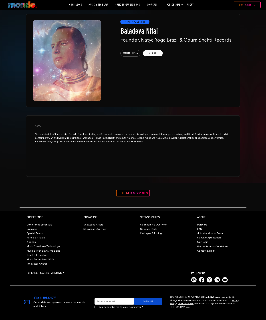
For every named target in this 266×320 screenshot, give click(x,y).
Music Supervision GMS (40, 259)
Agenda (31, 241)
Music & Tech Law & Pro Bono (43, 250)
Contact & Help (206, 250)
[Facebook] (201, 279)
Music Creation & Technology (43, 246)
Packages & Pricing (151, 233)
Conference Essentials (39, 224)
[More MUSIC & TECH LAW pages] (109, 5)
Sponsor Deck (148, 228)
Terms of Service (185, 303)
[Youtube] (225, 279)
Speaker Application (209, 237)
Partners (202, 224)
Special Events (35, 233)
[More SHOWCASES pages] (160, 5)
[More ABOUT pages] (195, 5)
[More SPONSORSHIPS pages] (182, 5)
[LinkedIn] (217, 279)
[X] (209, 279)
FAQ (199, 228)
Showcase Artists (93, 224)
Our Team (202, 241)
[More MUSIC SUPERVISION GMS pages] (141, 5)
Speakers (32, 228)
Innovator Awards (37, 263)
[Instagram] (194, 279)
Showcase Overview (95, 228)
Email (97, 296)
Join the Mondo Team (210, 233)
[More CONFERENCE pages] (83, 5)
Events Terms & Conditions (212, 246)
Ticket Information (37, 255)
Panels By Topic (36, 237)
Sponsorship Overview (153, 224)
